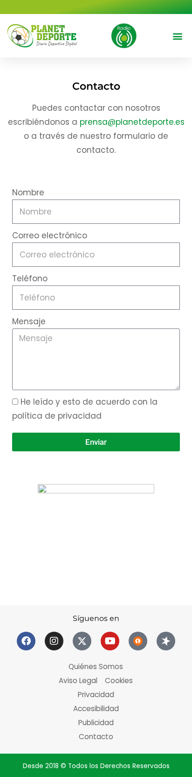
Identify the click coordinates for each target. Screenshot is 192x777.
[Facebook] (26, 641)
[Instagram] (54, 641)
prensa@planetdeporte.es (132, 122)
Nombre (28, 192)
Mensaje (29, 321)
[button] (177, 35)
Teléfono (30, 278)
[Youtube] (110, 641)
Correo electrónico (49, 235)
